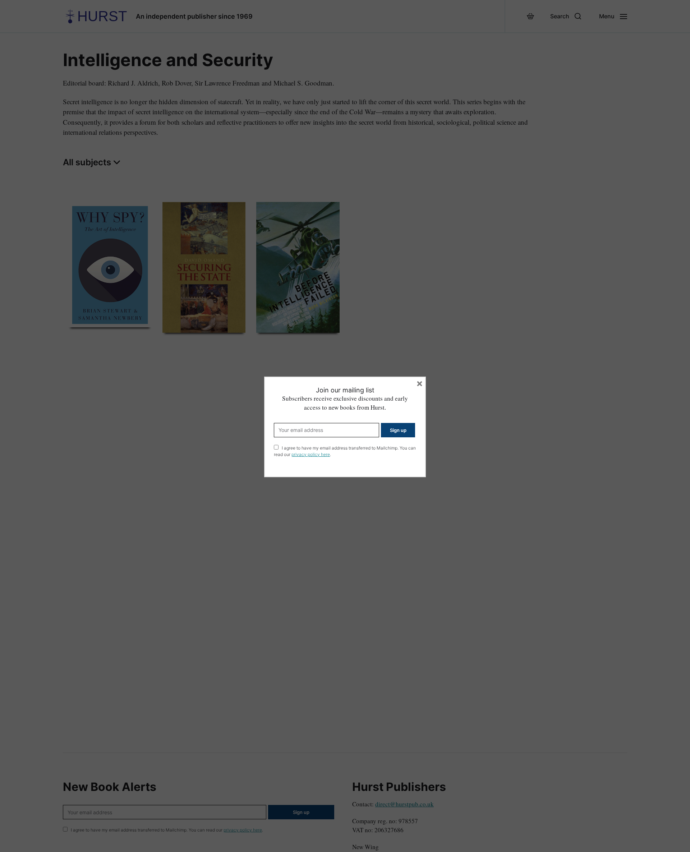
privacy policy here (310, 454)
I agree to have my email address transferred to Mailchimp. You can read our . (345, 451)
